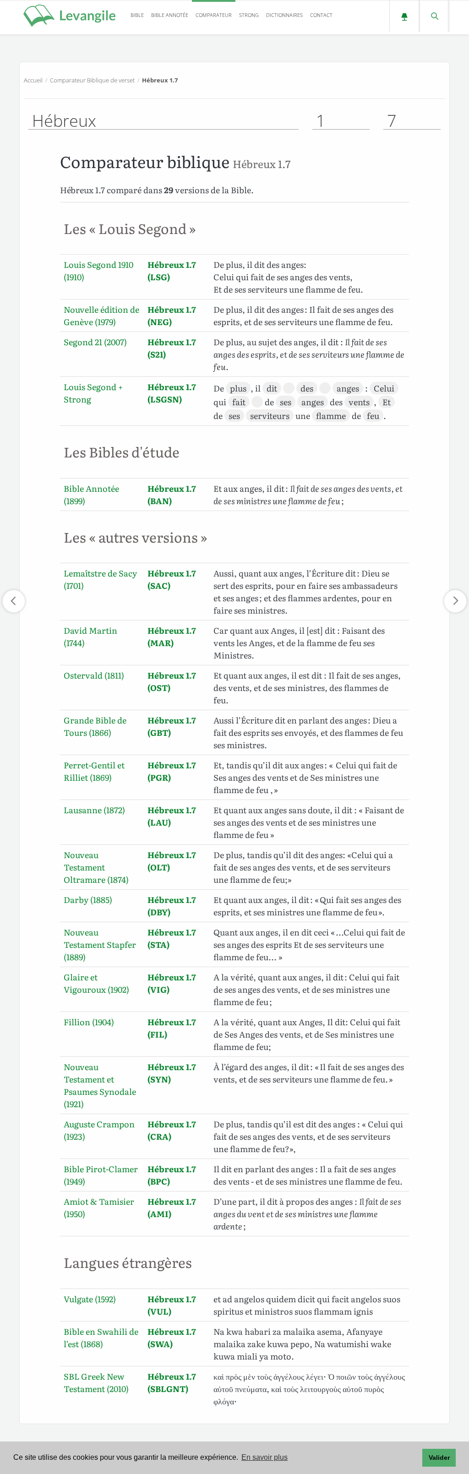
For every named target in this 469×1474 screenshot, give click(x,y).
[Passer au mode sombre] (404, 16)
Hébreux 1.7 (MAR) (171, 636)
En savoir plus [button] (264, 1457)
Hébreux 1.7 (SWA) (171, 1337)
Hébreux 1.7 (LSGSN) (171, 393)
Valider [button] (439, 1457)
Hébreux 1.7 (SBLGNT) (171, 1382)
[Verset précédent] (13, 601)
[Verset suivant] (455, 601)
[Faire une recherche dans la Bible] (434, 16)
